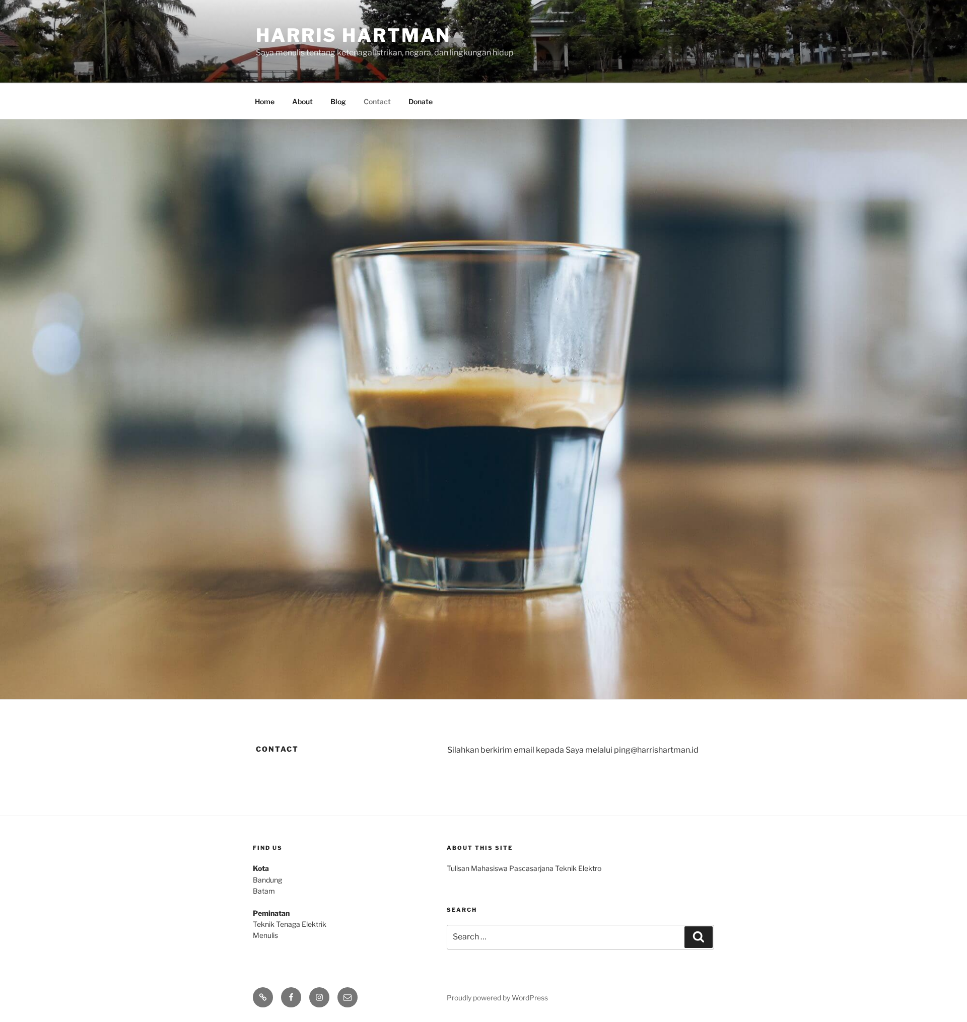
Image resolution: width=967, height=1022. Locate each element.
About (302, 101)
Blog (338, 101)
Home (264, 101)
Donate (420, 101)
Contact (377, 101)
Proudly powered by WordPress (497, 997)
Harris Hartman (353, 35)
